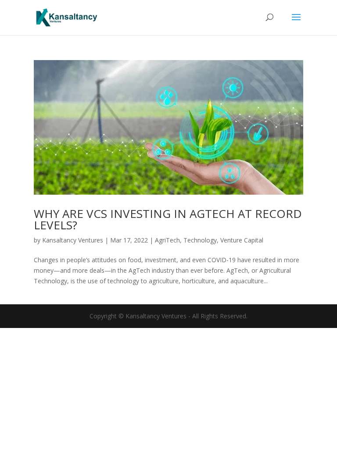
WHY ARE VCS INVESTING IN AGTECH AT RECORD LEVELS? (168, 219)
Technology (200, 240)
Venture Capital (241, 240)
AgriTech (167, 240)
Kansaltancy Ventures (72, 240)
